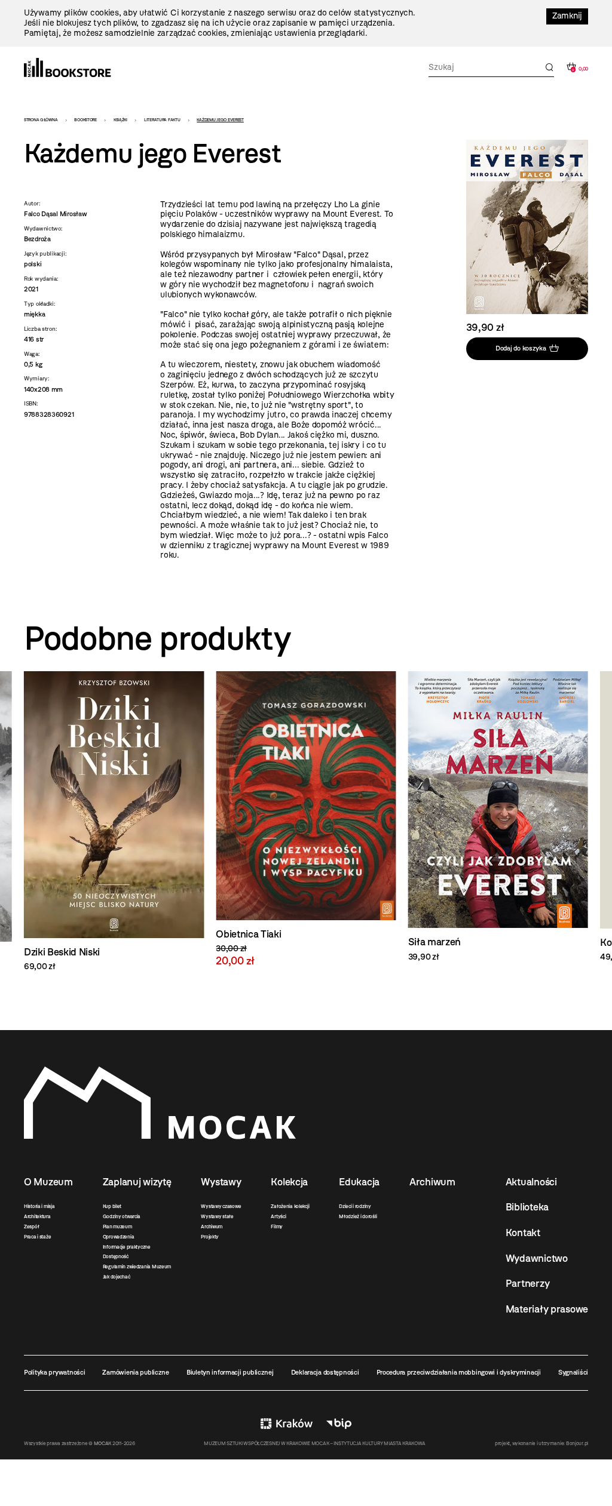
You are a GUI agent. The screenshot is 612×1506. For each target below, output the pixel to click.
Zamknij (567, 16)
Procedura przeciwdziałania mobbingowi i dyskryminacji (459, 1372)
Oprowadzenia (118, 1237)
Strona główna (40, 119)
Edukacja (359, 1182)
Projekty (210, 1237)
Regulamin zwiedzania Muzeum (137, 1267)
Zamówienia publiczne (135, 1372)
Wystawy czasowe (221, 1206)
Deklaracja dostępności (325, 1372)
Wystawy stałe (217, 1216)
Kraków (287, 1424)
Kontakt (523, 1232)
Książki (120, 119)
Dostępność (115, 1256)
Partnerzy (527, 1283)
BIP (338, 1424)
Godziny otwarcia (122, 1216)
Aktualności (531, 1182)
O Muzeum (48, 1182)
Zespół (31, 1227)
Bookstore (85, 119)
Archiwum (211, 1227)
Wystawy (221, 1182)
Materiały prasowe (547, 1309)
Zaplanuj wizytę (137, 1182)
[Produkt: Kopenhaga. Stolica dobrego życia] (498, 816)
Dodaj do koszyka (520, 348)
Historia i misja (39, 1206)
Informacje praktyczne (127, 1247)
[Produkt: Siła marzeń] (306, 816)
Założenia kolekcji (290, 1206)
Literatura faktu (162, 119)
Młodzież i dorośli (358, 1216)
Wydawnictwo (537, 1258)
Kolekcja (289, 1182)
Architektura (37, 1216)
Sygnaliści (573, 1372)
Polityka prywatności (54, 1372)
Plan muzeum (117, 1227)
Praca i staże (37, 1237)
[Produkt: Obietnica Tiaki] (114, 819)
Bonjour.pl (577, 1443)
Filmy (277, 1227)
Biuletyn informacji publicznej (230, 1372)
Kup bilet (112, 1206)
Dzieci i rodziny (355, 1206)
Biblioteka (527, 1207)
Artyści (278, 1216)
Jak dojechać (116, 1277)
